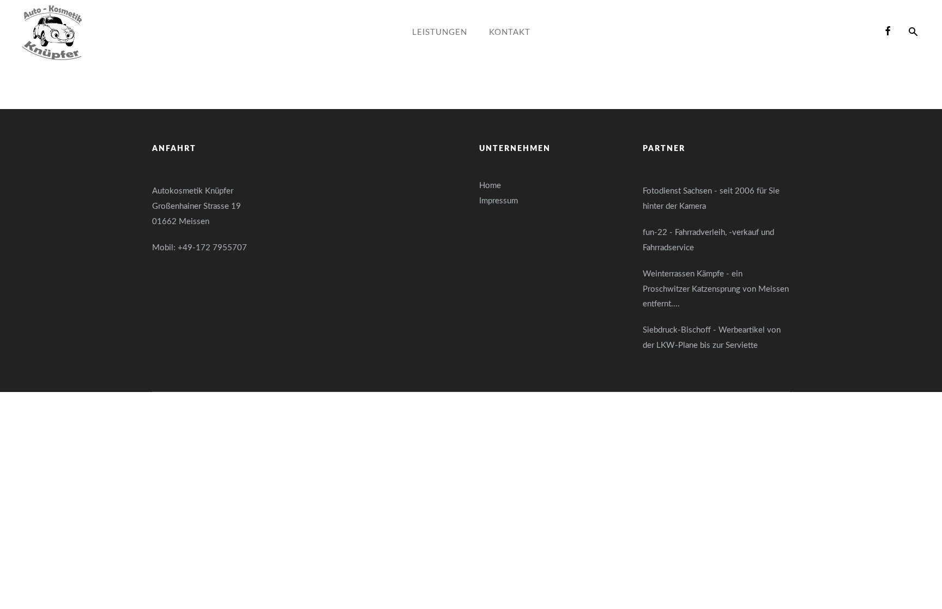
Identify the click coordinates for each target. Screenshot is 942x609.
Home (490, 186)
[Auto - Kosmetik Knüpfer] (52, 32)
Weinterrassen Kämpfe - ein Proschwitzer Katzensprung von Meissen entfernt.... (716, 289)
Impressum (498, 201)
